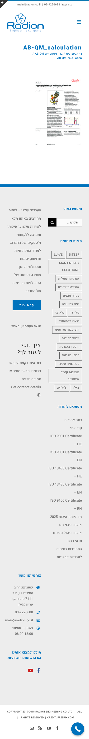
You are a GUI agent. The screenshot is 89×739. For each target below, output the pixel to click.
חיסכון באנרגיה (69, 346)
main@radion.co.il (29, 4)
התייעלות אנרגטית (67, 329)
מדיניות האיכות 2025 (66, 516)
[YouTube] (30, 670)
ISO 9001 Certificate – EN (66, 456)
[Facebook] (38, 670)
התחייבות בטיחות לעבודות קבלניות (69, 553)
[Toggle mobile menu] (79, 21)
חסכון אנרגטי (70, 355)
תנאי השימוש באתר (26, 326)
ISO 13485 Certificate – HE (65, 472)
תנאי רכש (74, 540)
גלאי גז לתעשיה (68, 321)
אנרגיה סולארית (68, 287)
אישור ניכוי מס (70, 524)
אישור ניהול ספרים (67, 532)
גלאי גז (59, 312)
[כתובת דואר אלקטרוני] (32, 728)
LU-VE (58, 254)
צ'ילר (76, 387)
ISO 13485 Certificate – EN (65, 488)
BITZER (74, 254)
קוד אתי (76, 428)
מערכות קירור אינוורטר (70, 376)
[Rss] (40, 728)
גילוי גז (74, 312)
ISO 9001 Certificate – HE (66, 440)
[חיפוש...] (69, 222)
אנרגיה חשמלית (68, 278)
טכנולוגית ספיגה (68, 363)
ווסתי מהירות (70, 338)
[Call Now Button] (77, 728)
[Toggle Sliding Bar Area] (4, 4)
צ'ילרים (61, 387)
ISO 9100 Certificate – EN (66, 504)
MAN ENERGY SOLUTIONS (69, 266)
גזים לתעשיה (70, 304)
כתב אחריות (73, 420)
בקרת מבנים (71, 295)
